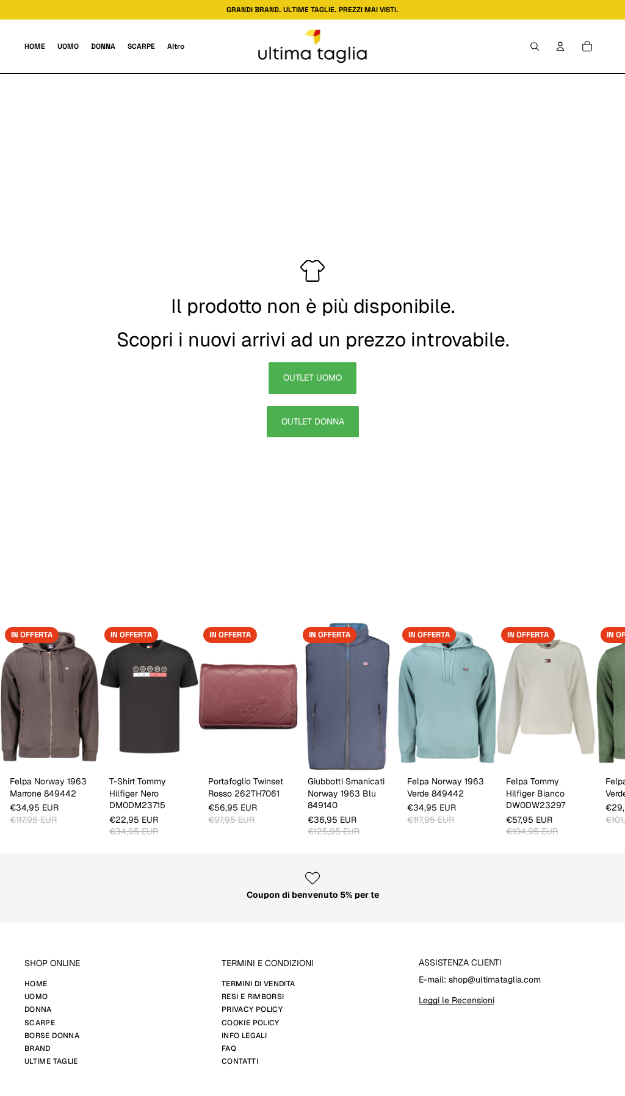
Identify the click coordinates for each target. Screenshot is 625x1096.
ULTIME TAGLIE (51, 1061)
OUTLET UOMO (312, 377)
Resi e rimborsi (253, 996)
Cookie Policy (251, 1023)
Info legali (244, 1035)
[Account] (560, 46)
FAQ (229, 1048)
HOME (35, 984)
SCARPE (39, 1023)
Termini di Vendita (258, 984)
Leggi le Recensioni (456, 1000)
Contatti (240, 1061)
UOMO (36, 996)
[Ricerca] (534, 46)
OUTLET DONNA (312, 421)
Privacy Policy (252, 1009)
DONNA (38, 1009)
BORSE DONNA (51, 1035)
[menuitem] (175, 46)
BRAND (37, 1048)
